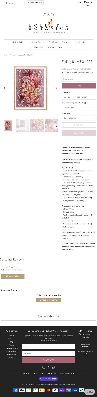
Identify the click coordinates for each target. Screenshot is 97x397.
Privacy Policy (51, 373)
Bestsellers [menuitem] (66, 42)
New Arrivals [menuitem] (80, 42)
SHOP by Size (36, 42)
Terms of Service (11, 351)
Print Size (66, 92)
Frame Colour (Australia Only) (74, 103)
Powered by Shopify (69, 384)
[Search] (6, 3)
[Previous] (5, 88)
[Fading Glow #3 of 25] (30, 88)
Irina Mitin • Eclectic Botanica (36, 384)
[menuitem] (19, 42)
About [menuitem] (61, 47)
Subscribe (79, 244)
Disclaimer (26, 373)
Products (13, 55)
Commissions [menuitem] (38, 47)
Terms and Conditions (67, 373)
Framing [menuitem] (51, 47)
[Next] (55, 88)
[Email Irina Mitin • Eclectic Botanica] (52, 14)
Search (11, 336)
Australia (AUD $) (34, 2)
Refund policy (11, 354)
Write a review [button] (12, 276)
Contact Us (11, 358)
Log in (79, 2)
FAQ (11, 342)
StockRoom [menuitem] (53, 42)
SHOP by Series (18, 42)
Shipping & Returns (11, 348)
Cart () (89, 2)
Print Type (66, 113)
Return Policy (38, 373)
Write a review (48, 300)
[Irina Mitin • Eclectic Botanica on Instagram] (48, 14)
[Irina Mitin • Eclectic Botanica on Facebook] (44, 14)
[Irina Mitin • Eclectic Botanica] (48, 27)
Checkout (88, 6)
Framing (11, 345)
